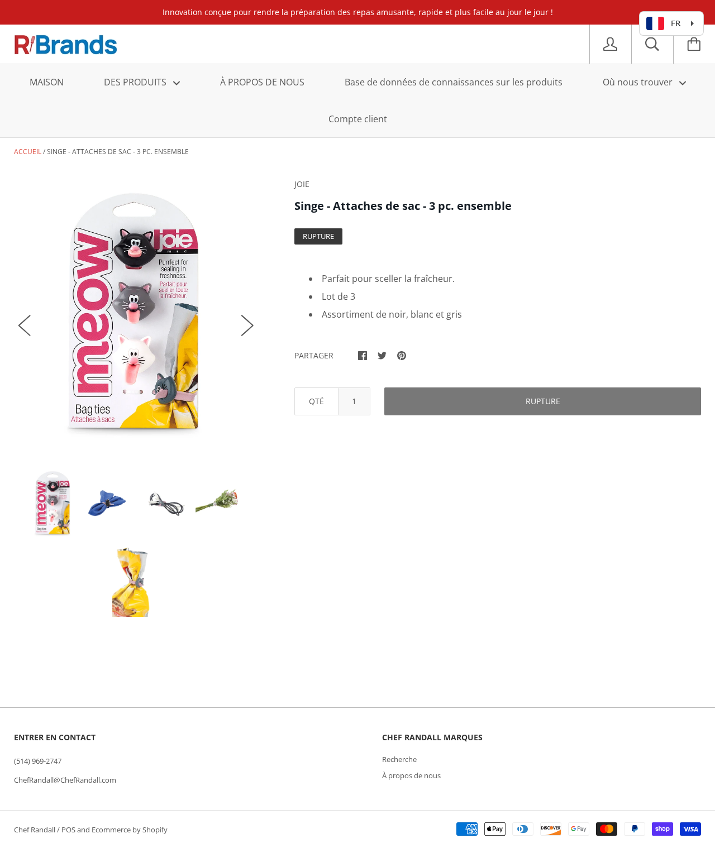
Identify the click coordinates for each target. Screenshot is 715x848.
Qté (316, 401)
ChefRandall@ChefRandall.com (65, 780)
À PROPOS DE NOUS (262, 82)
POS (68, 830)
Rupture (543, 401)
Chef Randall (35, 830)
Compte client (357, 119)
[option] (136, 314)
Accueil (27, 151)
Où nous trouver (639, 82)
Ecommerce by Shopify (130, 830)
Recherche (399, 759)
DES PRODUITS (136, 82)
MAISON (47, 82)
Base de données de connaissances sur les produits (454, 82)
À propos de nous (411, 775)
